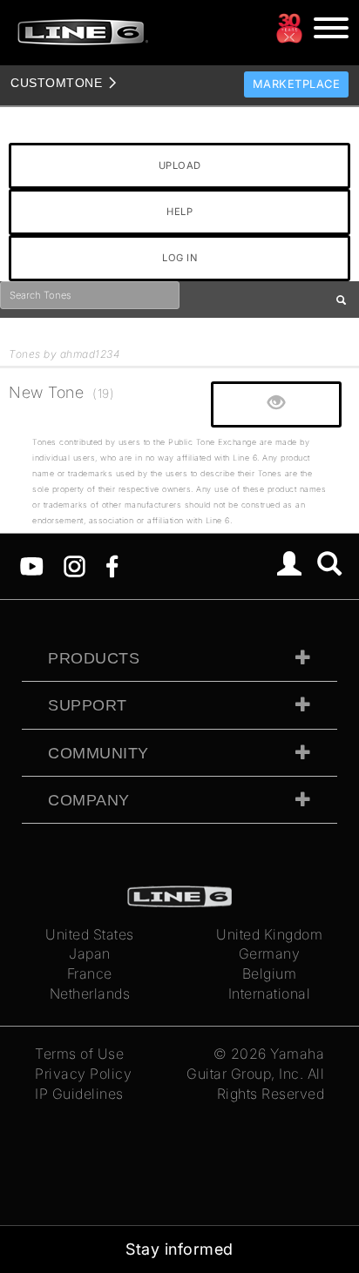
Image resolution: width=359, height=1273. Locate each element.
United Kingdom (269, 934)
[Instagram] (74, 565)
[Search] (329, 566)
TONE (56, 83)
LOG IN (179, 258)
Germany (270, 953)
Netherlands (90, 993)
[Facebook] (112, 565)
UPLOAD (180, 165)
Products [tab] (93, 658)
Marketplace (297, 84)
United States (89, 934)
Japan (90, 953)
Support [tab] (87, 705)
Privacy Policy (83, 1073)
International (269, 993)
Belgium (269, 973)
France (89, 973)
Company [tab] (89, 800)
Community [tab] (98, 753)
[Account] (289, 566)
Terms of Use (79, 1053)
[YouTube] (32, 565)
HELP (179, 211)
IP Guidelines (79, 1093)
